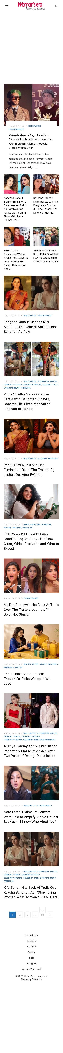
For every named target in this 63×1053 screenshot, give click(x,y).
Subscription (31, 935)
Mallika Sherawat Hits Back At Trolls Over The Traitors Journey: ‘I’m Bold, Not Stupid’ (31, 609)
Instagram (31, 963)
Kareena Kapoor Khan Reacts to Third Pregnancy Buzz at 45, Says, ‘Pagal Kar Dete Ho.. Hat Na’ (45, 205)
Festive (18, 667)
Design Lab (37, 979)
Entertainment (17, 129)
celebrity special (32, 385)
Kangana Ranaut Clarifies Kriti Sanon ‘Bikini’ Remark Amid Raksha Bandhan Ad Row (31, 327)
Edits (31, 958)
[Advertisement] (31, 47)
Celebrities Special (47, 381)
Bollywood (34, 126)
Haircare (46, 524)
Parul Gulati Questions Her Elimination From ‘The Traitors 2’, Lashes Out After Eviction (29, 470)
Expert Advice (39, 664)
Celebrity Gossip (13, 385)
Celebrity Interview (47, 458)
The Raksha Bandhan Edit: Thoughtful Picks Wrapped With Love (28, 678)
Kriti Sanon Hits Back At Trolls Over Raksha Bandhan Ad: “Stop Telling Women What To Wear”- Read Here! (31, 892)
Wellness (27, 528)
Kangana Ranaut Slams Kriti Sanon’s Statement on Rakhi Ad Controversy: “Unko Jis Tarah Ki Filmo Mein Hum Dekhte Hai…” (15, 208)
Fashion (31, 952)
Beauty (27, 664)
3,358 (42, 911)
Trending (26, 388)
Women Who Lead (31, 969)
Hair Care (35, 524)
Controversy (44, 315)
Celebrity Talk (50, 385)
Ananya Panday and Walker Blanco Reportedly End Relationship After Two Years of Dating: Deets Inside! (30, 751)
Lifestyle (16, 528)
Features (53, 664)
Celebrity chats (12, 736)
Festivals (9, 667)
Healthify (31, 946)
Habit (26, 524)
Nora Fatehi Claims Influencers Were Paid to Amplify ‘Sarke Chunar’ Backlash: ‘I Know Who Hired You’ (31, 817)
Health (7, 528)
